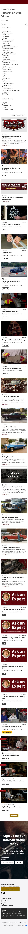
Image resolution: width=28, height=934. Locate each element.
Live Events (4, 900)
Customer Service (7, 906)
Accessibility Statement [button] (8, 925)
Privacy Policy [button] (14, 924)
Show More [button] (14, 815)
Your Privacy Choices (19, 925)
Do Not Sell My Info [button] (23, 924)
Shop (2, 904)
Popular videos (6, 898)
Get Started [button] (10, 889)
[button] (25, 24)
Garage (3, 902)
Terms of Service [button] (5, 924)
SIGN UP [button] (19, 862)
